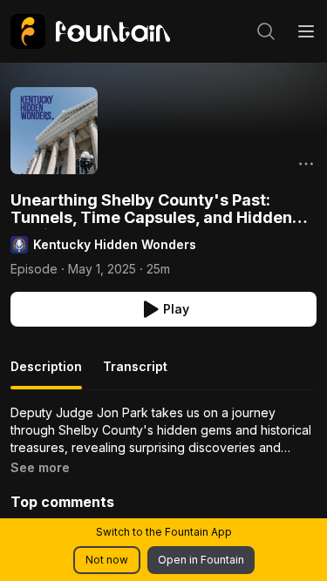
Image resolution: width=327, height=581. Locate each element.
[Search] (266, 31)
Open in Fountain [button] (201, 559)
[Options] (306, 163)
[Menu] (306, 31)
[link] (90, 31)
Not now (106, 559)
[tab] (46, 373)
